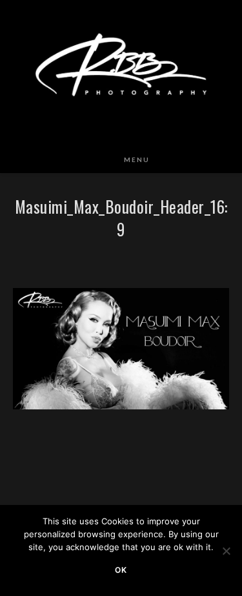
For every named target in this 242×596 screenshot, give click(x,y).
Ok (121, 570)
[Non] (225, 550)
